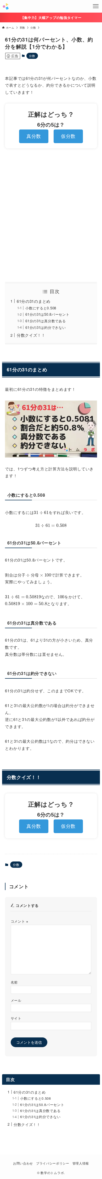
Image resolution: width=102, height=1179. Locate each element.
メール (16, 1000)
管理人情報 (80, 1163)
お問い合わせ (23, 1163)
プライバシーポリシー (52, 1163)
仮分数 (68, 136)
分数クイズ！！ (31, 335)
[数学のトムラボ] (5, 6)
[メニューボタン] (95, 6)
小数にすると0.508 (40, 307)
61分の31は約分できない (45, 327)
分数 (32, 56)
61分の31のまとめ (33, 301)
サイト (16, 1018)
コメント (19, 921)
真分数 (33, 136)
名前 (14, 982)
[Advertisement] (51, 215)
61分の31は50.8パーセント (47, 314)
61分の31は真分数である (45, 320)
